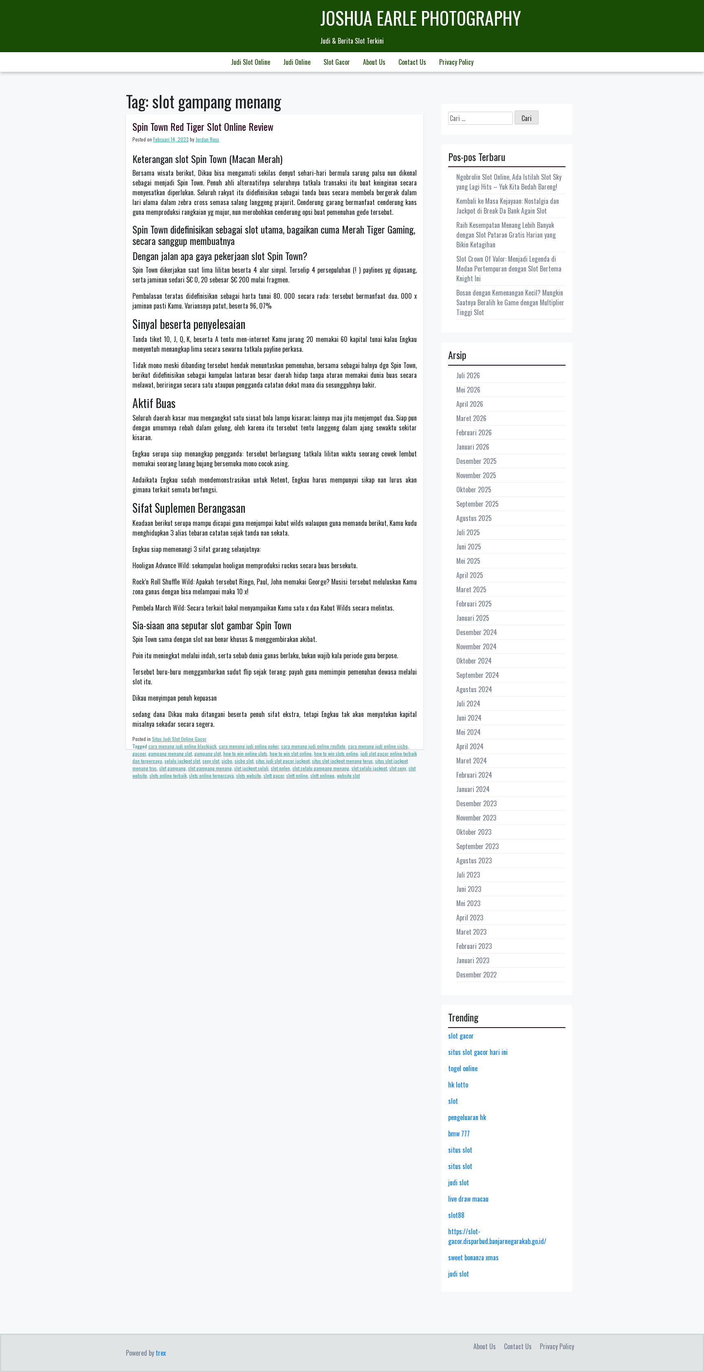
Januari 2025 (472, 618)
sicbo (227, 760)
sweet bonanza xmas (473, 1257)
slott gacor (274, 775)
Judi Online (296, 62)
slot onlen (280, 768)
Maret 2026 (471, 418)
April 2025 (469, 575)
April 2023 (469, 917)
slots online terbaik (168, 775)
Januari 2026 (472, 447)
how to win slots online (336, 753)
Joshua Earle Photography (420, 17)
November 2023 (476, 818)
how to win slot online (291, 753)
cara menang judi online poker (249, 746)
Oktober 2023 (473, 832)
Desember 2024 (476, 632)
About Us (374, 62)
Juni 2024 (469, 718)
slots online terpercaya (211, 775)
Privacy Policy (456, 62)
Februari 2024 (474, 775)
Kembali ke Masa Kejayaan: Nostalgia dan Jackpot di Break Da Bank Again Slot (507, 206)
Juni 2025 (468, 546)
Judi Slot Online (250, 62)
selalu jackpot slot (182, 760)
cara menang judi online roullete (313, 746)
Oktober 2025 (473, 489)
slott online (297, 775)
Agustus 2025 (474, 518)
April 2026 (469, 404)
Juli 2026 (468, 375)
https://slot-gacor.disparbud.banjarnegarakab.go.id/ (497, 1236)
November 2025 (476, 475)
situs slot (460, 1150)
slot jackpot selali (251, 768)
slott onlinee (322, 775)
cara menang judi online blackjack (182, 746)
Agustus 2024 (474, 689)
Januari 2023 (472, 960)
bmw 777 (459, 1133)
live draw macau (468, 1199)
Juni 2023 (468, 889)
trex (161, 1353)
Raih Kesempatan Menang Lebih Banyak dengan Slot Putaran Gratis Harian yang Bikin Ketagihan (506, 234)
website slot (348, 775)
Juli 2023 (468, 875)
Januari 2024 (473, 789)
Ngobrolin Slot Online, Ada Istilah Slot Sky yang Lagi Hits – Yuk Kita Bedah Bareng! (508, 182)
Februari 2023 (474, 946)
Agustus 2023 (474, 860)
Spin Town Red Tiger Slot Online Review (202, 126)
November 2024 (476, 646)
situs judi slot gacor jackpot (283, 760)
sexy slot (210, 760)
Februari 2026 (474, 432)
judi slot (458, 1182)
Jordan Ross (207, 139)
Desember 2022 (476, 974)
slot (453, 1101)
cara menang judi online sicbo (378, 746)
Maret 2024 (471, 760)
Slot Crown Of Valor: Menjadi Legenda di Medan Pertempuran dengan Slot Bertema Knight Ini (508, 268)
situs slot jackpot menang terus (342, 760)
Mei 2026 (468, 390)
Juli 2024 (468, 703)
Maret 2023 (471, 932)
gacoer (139, 753)
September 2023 (477, 846)
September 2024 (477, 675)
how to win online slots (245, 753)
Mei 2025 (468, 561)
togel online (462, 1068)
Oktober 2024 (474, 661)
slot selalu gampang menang (321, 768)
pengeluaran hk (467, 1117)
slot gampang (172, 768)
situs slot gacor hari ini (478, 1052)
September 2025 (477, 504)
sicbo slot (244, 760)
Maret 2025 (471, 589)
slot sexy (397, 768)
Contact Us (412, 62)
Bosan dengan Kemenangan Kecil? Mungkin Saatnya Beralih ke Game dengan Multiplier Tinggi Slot (510, 302)
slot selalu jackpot (369, 768)
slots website (248, 775)
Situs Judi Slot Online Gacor (179, 738)
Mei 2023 (468, 903)
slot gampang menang (210, 768)
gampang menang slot (170, 753)
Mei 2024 (468, 732)
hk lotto (458, 1085)
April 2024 (470, 746)
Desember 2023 (476, 803)
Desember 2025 (476, 461)
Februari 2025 (474, 604)
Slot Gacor (336, 62)
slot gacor (461, 1036)
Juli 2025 (468, 532)
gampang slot (207, 753)
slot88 (456, 1215)
